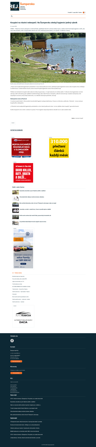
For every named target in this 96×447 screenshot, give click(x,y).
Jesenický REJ (13, 389)
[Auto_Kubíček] (23, 316)
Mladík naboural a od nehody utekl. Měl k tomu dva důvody (24, 431)
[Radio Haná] (21, 148)
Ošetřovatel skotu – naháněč (18, 301)
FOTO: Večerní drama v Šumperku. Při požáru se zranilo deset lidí (26, 398)
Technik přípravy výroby (17, 284)
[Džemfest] (23, 173)
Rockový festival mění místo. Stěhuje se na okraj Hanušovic (25, 424)
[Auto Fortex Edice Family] (23, 248)
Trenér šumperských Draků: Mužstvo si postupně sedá (23, 408)
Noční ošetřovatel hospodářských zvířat (20, 296)
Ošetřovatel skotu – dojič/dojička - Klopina (21, 291)
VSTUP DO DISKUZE (16, 130)
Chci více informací (16, 361)
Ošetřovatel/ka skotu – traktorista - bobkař (21, 299)
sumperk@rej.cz (16, 353)
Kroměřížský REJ (13, 390)
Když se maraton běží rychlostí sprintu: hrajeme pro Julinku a (25, 405)
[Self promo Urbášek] (59, 148)
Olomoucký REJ (13, 384)
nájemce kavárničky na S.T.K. (18, 281)
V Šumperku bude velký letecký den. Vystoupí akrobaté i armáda (26, 421)
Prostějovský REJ (13, 387)
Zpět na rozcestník (14, 381)
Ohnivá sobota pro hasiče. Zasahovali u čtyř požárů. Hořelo (25, 428)
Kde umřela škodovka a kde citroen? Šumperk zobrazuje (24, 414)
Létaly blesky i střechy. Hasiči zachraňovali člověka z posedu (25, 437)
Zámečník (14, 294)
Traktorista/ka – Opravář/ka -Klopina (19, 289)
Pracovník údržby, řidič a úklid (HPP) (19, 278)
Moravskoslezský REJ (14, 392)
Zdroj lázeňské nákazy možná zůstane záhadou (22, 411)
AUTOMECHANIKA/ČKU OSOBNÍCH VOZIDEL (21, 286)
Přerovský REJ (13, 386)
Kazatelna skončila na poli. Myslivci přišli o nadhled (22, 401)
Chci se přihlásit (16, 373)
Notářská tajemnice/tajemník (18, 276)
